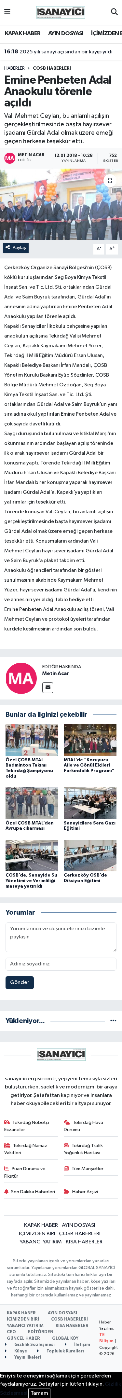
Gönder (19, 982)
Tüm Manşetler (87, 1168)
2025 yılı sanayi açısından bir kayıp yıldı (58, 52)
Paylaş (19, 247)
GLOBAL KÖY (65, 1338)
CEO (11, 1332)
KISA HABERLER (84, 1242)
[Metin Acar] (21, 678)
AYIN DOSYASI (66, 33)
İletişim (81, 1345)
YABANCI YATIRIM (41, 1242)
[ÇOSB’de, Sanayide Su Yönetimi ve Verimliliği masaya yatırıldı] (32, 855)
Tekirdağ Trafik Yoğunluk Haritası (83, 1149)
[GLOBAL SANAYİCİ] (60, 12)
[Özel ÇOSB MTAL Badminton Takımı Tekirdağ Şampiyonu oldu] (32, 740)
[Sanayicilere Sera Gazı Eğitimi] (90, 803)
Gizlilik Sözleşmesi (34, 1345)
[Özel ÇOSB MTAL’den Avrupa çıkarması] (32, 803)
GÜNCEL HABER (23, 1338)
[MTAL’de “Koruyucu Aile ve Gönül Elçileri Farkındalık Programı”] (90, 740)
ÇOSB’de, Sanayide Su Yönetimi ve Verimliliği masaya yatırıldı (31, 881)
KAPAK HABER (22, 33)
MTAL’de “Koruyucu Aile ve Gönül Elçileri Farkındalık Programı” (89, 765)
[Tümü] (113, 1021)
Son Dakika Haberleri (33, 1191)
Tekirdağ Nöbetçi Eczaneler (26, 1126)
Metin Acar (55, 673)
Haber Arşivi (85, 1191)
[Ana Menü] (7, 12)
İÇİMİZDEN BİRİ (37, 1234)
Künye (20, 1351)
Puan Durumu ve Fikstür (25, 1172)
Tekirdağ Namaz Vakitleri (25, 1149)
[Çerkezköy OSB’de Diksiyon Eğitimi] (90, 855)
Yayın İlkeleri (27, 1357)
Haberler (14, 68)
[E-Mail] (47, 687)
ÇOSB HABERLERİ (52, 68)
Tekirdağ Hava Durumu (83, 1126)
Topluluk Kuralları (65, 1351)
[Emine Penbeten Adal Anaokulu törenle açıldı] (61, 204)
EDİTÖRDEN (40, 1332)
